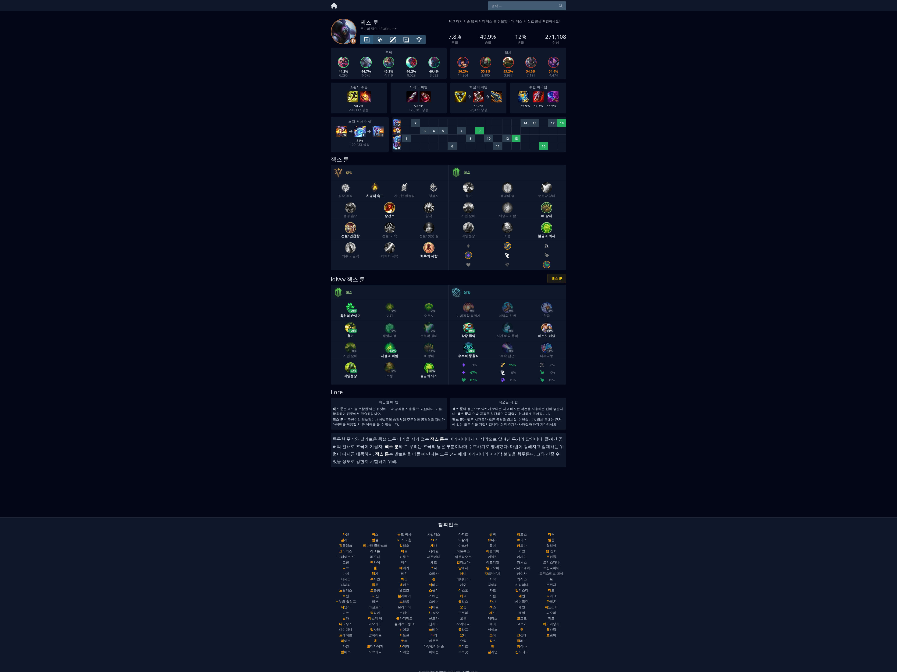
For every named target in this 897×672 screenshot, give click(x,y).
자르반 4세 (493, 573)
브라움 (404, 601)
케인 (522, 607)
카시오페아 (522, 568)
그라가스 (345, 551)
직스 (492, 640)
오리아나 (463, 624)
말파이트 (375, 635)
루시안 (375, 579)
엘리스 (463, 601)
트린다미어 (551, 568)
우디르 (463, 646)
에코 (463, 596)
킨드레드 (521, 652)
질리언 (493, 652)
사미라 (404, 646)
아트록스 (463, 551)
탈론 (551, 540)
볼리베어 (404, 596)
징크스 (522, 534)
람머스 (346, 652)
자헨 (492, 596)
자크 (492, 590)
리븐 (375, 601)
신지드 (434, 624)
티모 (551, 590)
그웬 (345, 562)
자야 (492, 579)
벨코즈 (404, 590)
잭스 (492, 607)
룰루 (375, 584)
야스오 (463, 590)
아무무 (434, 640)
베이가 (404, 568)
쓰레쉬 (434, 629)
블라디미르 (404, 618)
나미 (345, 573)
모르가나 (375, 652)
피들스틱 (551, 607)
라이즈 (346, 640)
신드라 (434, 618)
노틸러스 (345, 590)
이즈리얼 (492, 562)
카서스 (522, 562)
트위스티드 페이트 (551, 576)
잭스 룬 (557, 278)
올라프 (463, 629)
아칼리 (463, 540)
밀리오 (404, 545)
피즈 (551, 618)
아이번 (434, 652)
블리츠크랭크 (404, 624)
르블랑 (375, 590)
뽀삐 (404, 640)
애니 (463, 573)
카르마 (522, 545)
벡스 (404, 579)
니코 (345, 612)
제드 (492, 612)
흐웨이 (551, 635)
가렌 (345, 534)
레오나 (375, 556)
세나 (434, 545)
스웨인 (434, 596)
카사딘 (522, 556)
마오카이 (375, 624)
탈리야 (551, 545)
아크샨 (463, 545)
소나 (434, 568)
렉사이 (375, 562)
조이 (492, 635)
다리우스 (345, 624)
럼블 (375, 540)
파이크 (551, 596)
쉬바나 (434, 584)
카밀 (522, 551)
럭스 (375, 534)
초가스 (522, 540)
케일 (522, 612)
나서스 (346, 579)
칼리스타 (521, 590)
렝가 (375, 573)
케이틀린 (521, 601)
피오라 (551, 612)
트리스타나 (551, 562)
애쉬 (463, 584)
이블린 (493, 556)
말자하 (375, 629)
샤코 (434, 540)
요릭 (463, 640)
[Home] (334, 5)
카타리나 (521, 584)
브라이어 (404, 607)
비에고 (404, 629)
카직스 (522, 579)
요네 (463, 635)
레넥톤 (375, 551)
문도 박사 (404, 534)
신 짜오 (433, 612)
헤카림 (551, 629)
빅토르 (404, 635)
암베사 (463, 568)
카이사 (522, 573)
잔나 (492, 601)
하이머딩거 (551, 624)
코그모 (522, 618)
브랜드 (404, 612)
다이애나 (345, 629)
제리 (492, 624)
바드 (404, 551)
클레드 (522, 640)
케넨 (522, 596)
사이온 (404, 652)
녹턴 (345, 596)
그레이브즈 (346, 556)
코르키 (522, 624)
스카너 (434, 601)
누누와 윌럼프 (345, 601)
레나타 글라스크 (375, 545)
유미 (492, 545)
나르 (345, 568)
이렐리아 (492, 551)
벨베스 (404, 584)
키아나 (522, 646)
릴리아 (375, 612)
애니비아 (463, 579)
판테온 (551, 601)
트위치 (551, 584)
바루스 (404, 556)
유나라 (493, 540)
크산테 (522, 635)
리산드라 (375, 607)
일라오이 (492, 568)
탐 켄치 (551, 551)
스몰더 (434, 590)
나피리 (346, 584)
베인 (404, 573)
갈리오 (346, 540)
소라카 (434, 573)
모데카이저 (375, 646)
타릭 (551, 534)
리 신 (375, 596)
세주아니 (433, 556)
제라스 (493, 618)
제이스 (493, 629)
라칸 (345, 646)
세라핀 (434, 551)
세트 (434, 562)
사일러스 (433, 534)
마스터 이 (375, 618)
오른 (463, 618)
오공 (463, 607)
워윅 (492, 534)
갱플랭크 (345, 545)
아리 (434, 635)
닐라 (345, 618)
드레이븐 (345, 635)
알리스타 (463, 562)
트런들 (551, 556)
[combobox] (527, 5)
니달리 (346, 607)
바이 (404, 562)
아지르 (463, 534)
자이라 (493, 584)
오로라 (463, 612)
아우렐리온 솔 (434, 646)
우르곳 (463, 652)
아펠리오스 (463, 556)
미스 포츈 (404, 540)
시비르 (434, 607)
